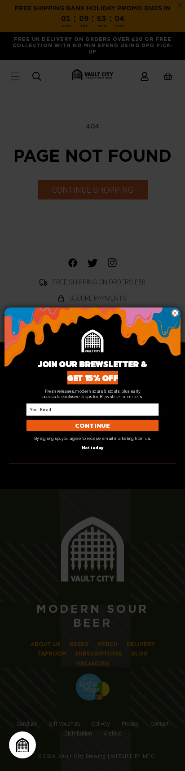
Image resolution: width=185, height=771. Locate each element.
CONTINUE (92, 425)
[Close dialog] (175, 313)
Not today (93, 447)
